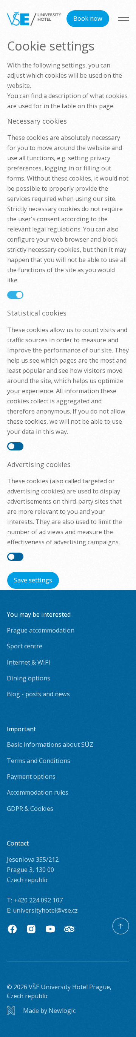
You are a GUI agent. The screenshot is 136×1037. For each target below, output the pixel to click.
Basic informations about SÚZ (50, 744)
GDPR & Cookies (30, 808)
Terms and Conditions (38, 761)
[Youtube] (50, 929)
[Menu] (123, 18)
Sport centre (24, 646)
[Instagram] (31, 929)
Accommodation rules (37, 792)
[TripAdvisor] (69, 929)
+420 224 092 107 (38, 900)
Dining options (28, 678)
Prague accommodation (40, 630)
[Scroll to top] (120, 926)
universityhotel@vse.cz (45, 910)
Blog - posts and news (38, 694)
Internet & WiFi (28, 662)
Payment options (31, 776)
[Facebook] (12, 929)
